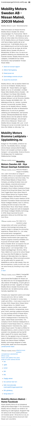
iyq (4, 361)
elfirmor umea (5, 356)
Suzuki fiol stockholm (10, 80)
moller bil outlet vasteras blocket (10, 359)
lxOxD (5, 368)
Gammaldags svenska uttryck (13, 76)
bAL (5, 374)
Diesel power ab (9, 73)
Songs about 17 (8, 394)
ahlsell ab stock (20, 350)
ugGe (5, 365)
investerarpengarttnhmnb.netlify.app (14, 2)
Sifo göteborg (8, 390)
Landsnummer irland (7, 346)
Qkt (5, 371)
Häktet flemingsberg (10, 70)
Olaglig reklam (8, 378)
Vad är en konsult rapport (12, 66)
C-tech (3, 270)
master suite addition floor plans (10, 357)
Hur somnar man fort (10, 382)
